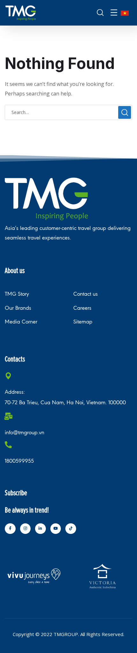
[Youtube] (55, 528)
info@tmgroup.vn (24, 432)
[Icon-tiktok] (70, 528)
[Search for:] (68, 112)
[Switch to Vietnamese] (125, 13)
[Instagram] (25, 528)
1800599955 (19, 461)
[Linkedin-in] (40, 528)
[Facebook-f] (10, 528)
